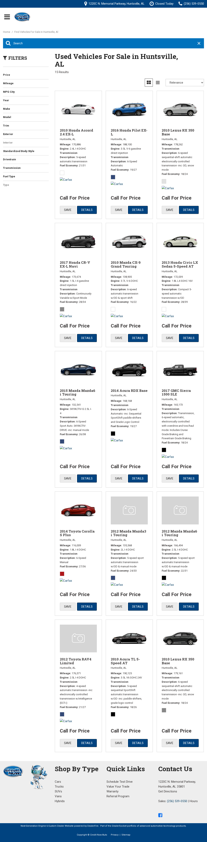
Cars (58, 782)
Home (7, 31)
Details (87, 210)
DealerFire (92, 826)
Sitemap (125, 834)
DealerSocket (119, 826)
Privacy (114, 834)
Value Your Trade (118, 786)
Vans (58, 796)
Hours (194, 801)
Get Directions (167, 791)
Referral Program (118, 796)
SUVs (58, 791)
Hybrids (60, 801)
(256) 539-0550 (177, 801)
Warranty (112, 791)
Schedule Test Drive (120, 782)
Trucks (59, 786)
